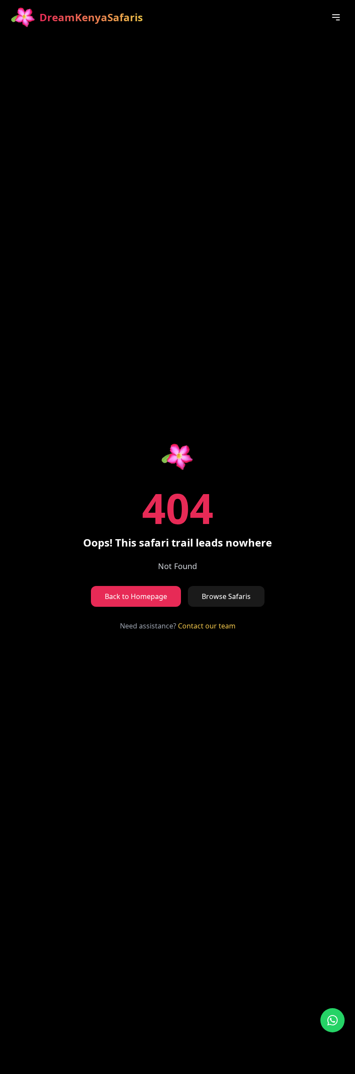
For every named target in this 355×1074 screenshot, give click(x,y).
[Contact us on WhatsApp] (332, 1020)
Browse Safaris (226, 596)
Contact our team (207, 626)
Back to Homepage (136, 596)
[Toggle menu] (336, 17)
